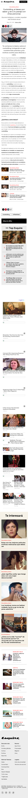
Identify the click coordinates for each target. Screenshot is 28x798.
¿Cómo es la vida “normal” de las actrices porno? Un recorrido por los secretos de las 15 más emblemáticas (12, 639)
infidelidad (16, 214)
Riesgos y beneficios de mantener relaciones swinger (17, 170)
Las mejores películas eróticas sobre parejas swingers (17, 178)
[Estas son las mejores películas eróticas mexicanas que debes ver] (14, 529)
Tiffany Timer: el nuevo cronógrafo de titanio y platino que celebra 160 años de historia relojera (15, 264)
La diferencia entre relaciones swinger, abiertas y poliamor (17, 187)
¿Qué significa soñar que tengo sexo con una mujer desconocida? (13, 576)
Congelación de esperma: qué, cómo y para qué (18, 725)
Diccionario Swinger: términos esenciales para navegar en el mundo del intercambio (17, 196)
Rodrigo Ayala (20, 181)
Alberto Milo (18, 22)
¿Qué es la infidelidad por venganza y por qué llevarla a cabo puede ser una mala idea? (19, 672)
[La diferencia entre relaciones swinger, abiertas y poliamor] (5, 187)
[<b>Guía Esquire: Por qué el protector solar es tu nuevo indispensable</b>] (7, 701)
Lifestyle (12, 193)
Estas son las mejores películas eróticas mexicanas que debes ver (13, 544)
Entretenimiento (5, 634)
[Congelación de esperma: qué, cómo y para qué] (7, 725)
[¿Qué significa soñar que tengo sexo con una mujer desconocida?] (14, 560)
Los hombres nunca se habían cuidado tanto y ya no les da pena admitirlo (13, 607)
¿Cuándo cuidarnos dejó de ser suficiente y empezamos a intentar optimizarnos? (18, 657)
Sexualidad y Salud (14, 7)
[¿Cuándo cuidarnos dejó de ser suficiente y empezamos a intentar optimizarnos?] (7, 657)
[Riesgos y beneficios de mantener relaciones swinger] (5, 169)
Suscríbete (23, 1)
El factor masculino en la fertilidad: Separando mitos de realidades (18, 686)
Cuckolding (6, 214)
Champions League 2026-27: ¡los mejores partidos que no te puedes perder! (15, 272)
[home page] (9, 2)
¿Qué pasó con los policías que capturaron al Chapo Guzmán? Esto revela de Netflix (15, 256)
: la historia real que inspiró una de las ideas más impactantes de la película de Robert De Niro (14, 280)
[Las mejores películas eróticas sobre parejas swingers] (5, 178)
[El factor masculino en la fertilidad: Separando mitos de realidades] (7, 686)
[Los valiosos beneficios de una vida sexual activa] (7, 713)
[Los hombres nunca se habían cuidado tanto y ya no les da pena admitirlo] (14, 591)
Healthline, (13, 125)
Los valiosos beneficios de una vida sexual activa (18, 713)
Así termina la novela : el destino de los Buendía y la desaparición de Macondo (14, 248)
